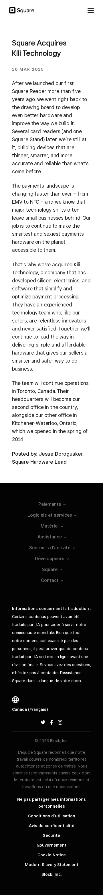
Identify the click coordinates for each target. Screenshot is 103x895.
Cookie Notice (51, 855)
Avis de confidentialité (51, 825)
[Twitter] (43, 722)
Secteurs (49, 547)
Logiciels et (49, 515)
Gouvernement (51, 845)
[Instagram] (60, 722)
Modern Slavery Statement (51, 864)
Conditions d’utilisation (51, 816)
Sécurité (51, 835)
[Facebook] (51, 722)
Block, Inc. (51, 874)
